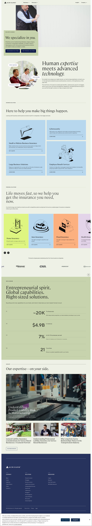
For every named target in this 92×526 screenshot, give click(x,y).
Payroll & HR (27, 488)
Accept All (75, 520)
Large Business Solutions (29, 484)
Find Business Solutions (13, 50)
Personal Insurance (28, 478)
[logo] (10, 2)
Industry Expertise (28, 500)
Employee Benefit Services (30, 486)
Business (25, 2)
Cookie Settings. (17, 524)
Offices (7, 486)
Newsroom (50, 480)
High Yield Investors (52, 482)
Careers (7, 480)
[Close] (89, 519)
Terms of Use (27, 508)
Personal (34, 2)
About (7, 478)
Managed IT (27, 492)
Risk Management (28, 494)
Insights (77, 2)
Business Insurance (28, 482)
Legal (37, 508)
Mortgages (27, 480)
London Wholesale (28, 496)
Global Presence (9, 484)
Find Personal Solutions (28, 50)
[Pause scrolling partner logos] (88, 274)
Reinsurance (27, 498)
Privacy (32, 508)
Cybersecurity (27, 490)
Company (83, 2)
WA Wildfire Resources (52, 484)
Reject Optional (65, 519)
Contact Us (8, 488)
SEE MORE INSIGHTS (11, 448)
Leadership (8, 482)
